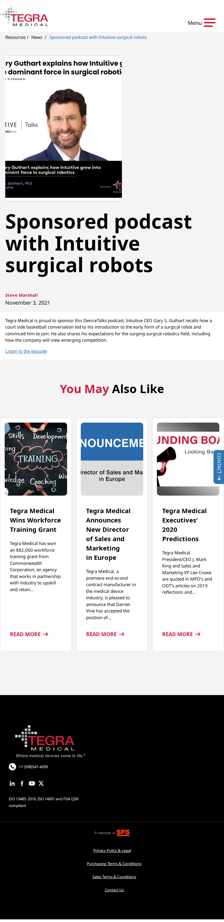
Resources (15, 37)
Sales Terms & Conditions (114, 876)
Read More (29, 634)
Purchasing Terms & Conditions (114, 863)
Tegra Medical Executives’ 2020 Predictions (184, 524)
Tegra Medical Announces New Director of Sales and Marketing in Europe (108, 534)
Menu (195, 22)
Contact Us (114, 890)
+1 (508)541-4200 (33, 766)
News (36, 37)
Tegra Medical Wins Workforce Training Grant (35, 520)
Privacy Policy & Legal (112, 850)
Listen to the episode (26, 351)
